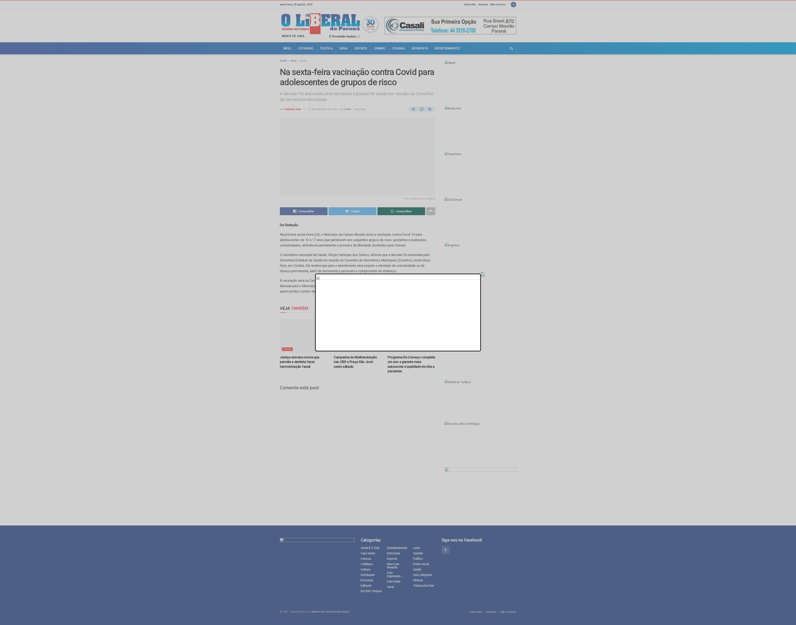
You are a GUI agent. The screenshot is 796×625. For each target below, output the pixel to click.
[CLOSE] (483, 274)
